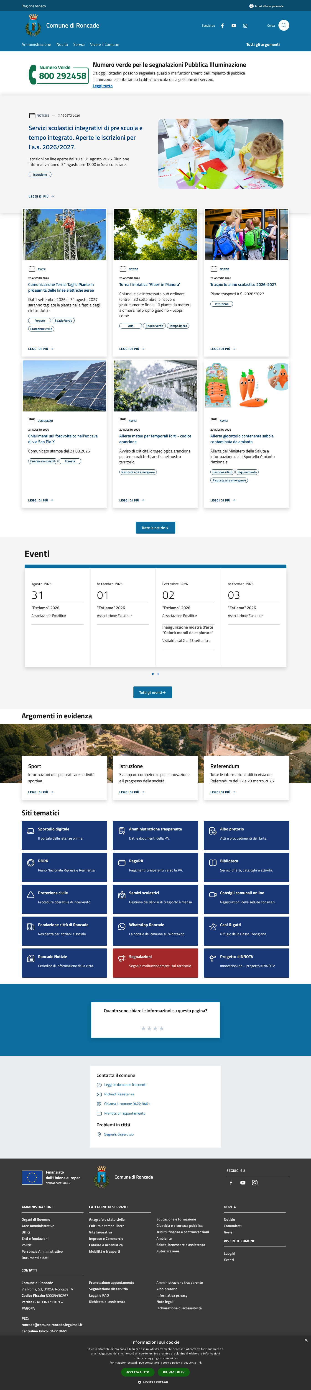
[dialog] (155, 1363)
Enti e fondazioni (35, 1238)
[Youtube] (232, 25)
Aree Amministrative (38, 1225)
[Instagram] (243, 25)
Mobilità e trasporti (104, 1251)
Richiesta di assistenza (107, 1301)
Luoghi (229, 1253)
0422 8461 (58, 1331)
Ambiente (164, 1238)
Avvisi (42, 269)
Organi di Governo (36, 1219)
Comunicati (45, 421)
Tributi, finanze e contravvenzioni (182, 1232)
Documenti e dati (35, 1257)
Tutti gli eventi (150, 692)
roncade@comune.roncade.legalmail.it (52, 1324)
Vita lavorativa (100, 1232)
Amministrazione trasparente (179, 1282)
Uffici (26, 1232)
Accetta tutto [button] (137, 1372)
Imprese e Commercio (106, 1238)
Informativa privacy (171, 1295)
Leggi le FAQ (99, 1295)
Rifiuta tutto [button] (174, 1372)
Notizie (43, 115)
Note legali (164, 1301)
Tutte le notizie (153, 527)
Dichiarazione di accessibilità (179, 1308)
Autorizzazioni (167, 1251)
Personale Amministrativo (42, 1251)
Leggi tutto (103, 86)
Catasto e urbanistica (106, 1245)
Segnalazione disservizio (108, 1289)
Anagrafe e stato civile (107, 1219)
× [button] (306, 1340)
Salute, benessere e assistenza (180, 1244)
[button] (155, 1382)
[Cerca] (283, 25)
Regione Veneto (34, 6)
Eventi (229, 1259)
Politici (27, 1245)
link (199, 1362)
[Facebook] (220, 25)
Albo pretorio (167, 1289)
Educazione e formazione (176, 1219)
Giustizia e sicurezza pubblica (179, 1225)
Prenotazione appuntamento (111, 1282)
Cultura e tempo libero (107, 1225)
